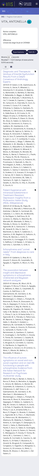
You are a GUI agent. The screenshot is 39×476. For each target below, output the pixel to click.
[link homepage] (8, 3)
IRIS (2, 17)
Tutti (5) (31, 52)
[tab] (5, 67)
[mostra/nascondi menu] (37, 4)
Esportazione (18, 52)
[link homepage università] (25, 3)
